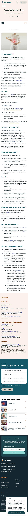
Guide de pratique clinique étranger (9, 344)
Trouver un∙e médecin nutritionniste (9, 336)
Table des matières (15, 29)
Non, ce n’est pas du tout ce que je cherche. (14, 381)
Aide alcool (4, 324)
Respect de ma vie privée (6, 471)
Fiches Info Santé (5, 482)
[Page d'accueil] (6, 2)
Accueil (3, 480)
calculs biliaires (11, 141)
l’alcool (24, 227)
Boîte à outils (4, 485)
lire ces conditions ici (17, 509)
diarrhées (23, 232)
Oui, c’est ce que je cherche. (10, 374)
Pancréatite (4, 307)
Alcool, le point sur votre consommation (10, 316)
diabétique (12, 240)
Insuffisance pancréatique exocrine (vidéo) (11, 312)
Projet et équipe (5, 487)
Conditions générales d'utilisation (8, 469)
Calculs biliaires (7, 105)
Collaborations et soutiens (19, 480)
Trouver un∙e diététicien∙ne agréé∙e (9, 331)
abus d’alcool (11, 94)
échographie (4, 213)
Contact (17, 483)
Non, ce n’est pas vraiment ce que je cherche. (14, 378)
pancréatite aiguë (18, 80)
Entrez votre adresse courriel (8, 446)
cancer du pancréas (14, 123)
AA (2, 328)
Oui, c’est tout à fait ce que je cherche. (13, 370)
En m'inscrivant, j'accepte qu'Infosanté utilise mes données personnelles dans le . (15, 443)
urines (8, 212)
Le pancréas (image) (5, 304)
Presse (16, 486)
